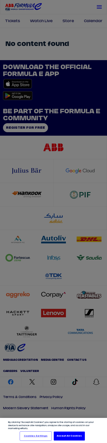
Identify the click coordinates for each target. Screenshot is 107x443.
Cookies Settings (36, 436)
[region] (53, 430)
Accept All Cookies (69, 436)
